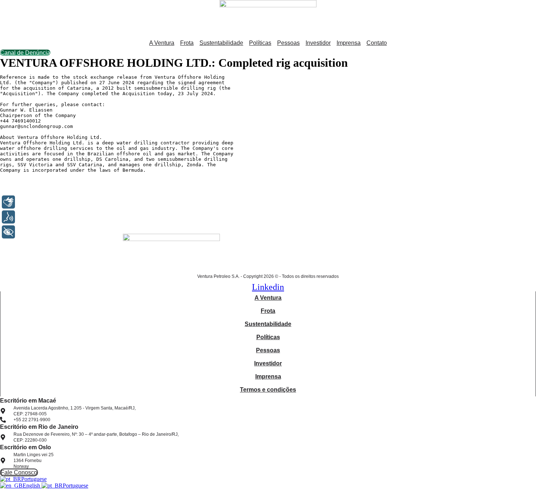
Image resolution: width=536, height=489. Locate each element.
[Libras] (8, 202)
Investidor (318, 43)
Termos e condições (268, 390)
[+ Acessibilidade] (8, 231)
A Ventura (161, 43)
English (32, 485)
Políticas (260, 43)
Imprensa (349, 43)
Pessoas (288, 43)
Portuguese (34, 479)
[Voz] (8, 217)
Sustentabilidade (221, 43)
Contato (376, 43)
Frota (187, 43)
